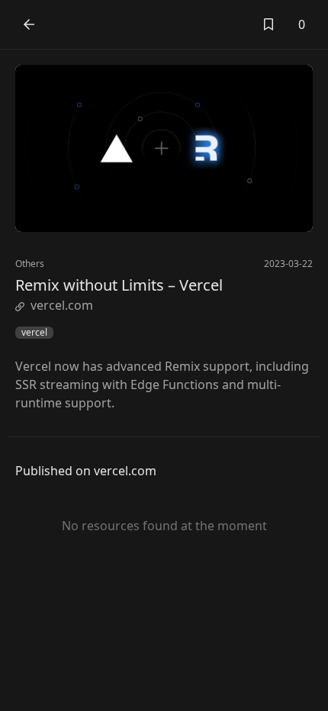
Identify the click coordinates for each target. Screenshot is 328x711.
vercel (34, 333)
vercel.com (62, 305)
